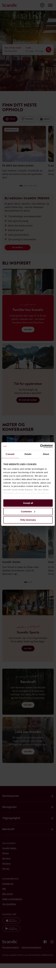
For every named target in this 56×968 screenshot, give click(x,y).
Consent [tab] (10, 454)
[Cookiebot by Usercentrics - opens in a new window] (40, 446)
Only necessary (28, 520)
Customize (26, 511)
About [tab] (46, 454)
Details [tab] (28, 454)
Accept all (28, 503)
